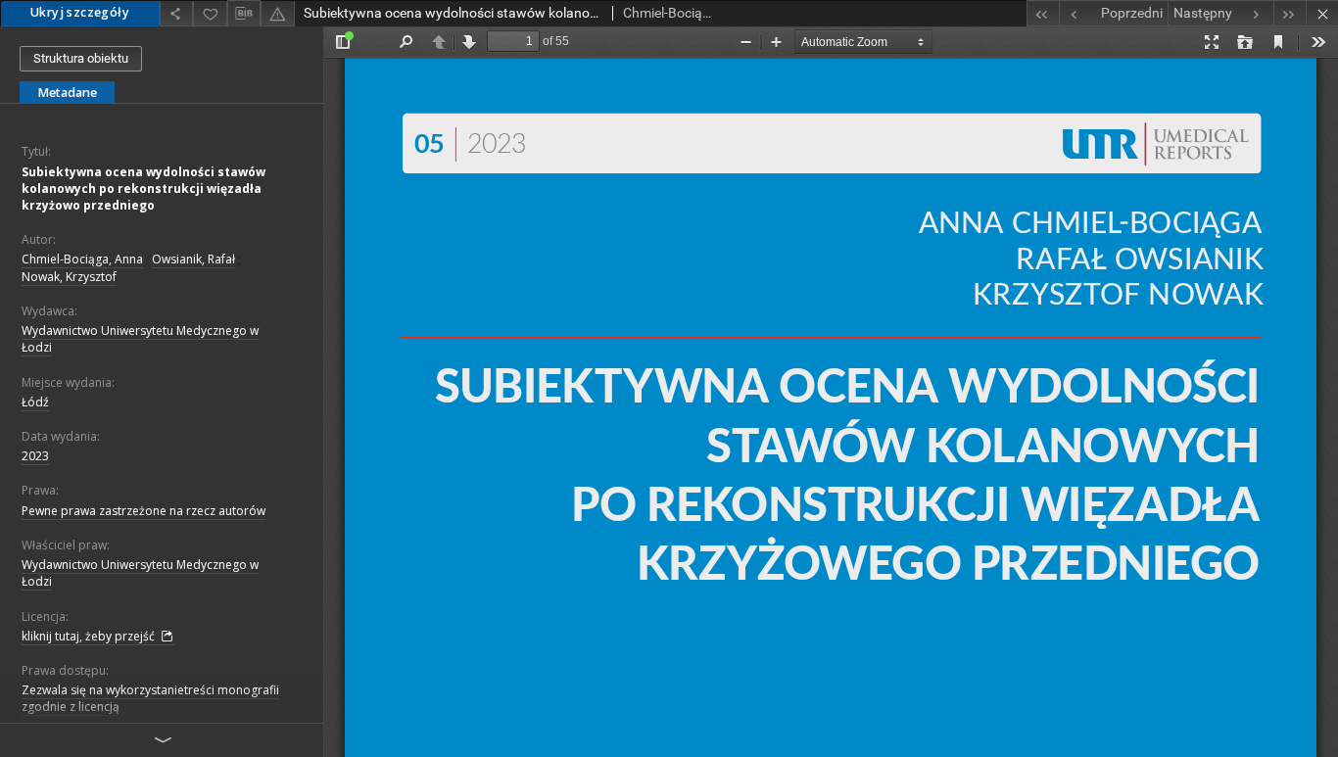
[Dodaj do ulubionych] (209, 13)
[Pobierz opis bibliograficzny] (244, 13)
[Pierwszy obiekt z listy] (1043, 13)
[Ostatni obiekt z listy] (1289, 13)
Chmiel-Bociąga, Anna (82, 259)
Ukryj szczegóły (79, 12)
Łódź (35, 402)
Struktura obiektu (80, 58)
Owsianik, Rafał (193, 259)
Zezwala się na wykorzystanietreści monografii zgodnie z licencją (150, 698)
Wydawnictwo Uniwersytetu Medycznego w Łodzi (140, 338)
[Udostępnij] (176, 13)
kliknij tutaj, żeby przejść (90, 636)
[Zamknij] (1322, 13)
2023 (35, 456)
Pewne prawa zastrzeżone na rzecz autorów (143, 510)
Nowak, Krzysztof (69, 276)
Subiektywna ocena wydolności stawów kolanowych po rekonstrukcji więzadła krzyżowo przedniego (143, 188)
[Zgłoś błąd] (277, 13)
